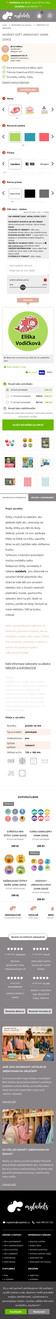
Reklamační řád (36, 1258)
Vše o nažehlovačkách (13, 1245)
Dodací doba (35, 1245)
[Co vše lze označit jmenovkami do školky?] (28, 1126)
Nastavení (39, 1311)
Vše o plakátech (11, 1253)
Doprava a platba (37, 1241)
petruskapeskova (15, 986)
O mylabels (9, 1279)
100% (22, 287)
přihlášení (34, 1279)
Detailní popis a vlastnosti (15, 82)
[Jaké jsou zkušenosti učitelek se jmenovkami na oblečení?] (28, 1043)
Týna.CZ (46, 954)
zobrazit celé (9, 1101)
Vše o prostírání (11, 1249)
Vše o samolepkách (12, 1241)
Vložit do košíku (28, 425)
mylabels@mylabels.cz (18, 1222)
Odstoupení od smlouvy (40, 1262)
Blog (6, 1275)
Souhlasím (16, 1311)
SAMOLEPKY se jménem (21, 25)
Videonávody (9, 1258)
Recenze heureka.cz (40, 1011)
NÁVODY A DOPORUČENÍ (20, 667)
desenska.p (20, 954)
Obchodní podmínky (38, 1249)
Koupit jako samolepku (20, 384)
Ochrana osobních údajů (40, 1253)
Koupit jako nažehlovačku (21, 408)
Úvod (4, 25)
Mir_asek (46, 983)
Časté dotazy (9, 1262)
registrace (34, 1275)
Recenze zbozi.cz (14, 1011)
